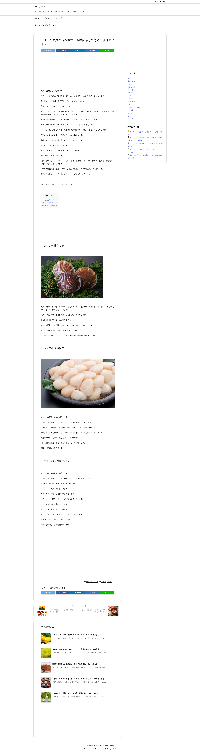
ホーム (38, 25)
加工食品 (132, 101)
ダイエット (131, 113)
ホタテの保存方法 (48, 200)
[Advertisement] (78, 71)
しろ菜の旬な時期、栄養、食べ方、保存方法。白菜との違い (75, 693)
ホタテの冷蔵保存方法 (50, 203)
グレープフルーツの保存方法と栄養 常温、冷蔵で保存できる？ (76, 635)
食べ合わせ (131, 116)
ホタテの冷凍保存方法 (50, 205)
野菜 (130, 96)
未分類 (130, 78)
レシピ (130, 84)
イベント (130, 90)
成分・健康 (131, 81)
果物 (130, 98)
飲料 (130, 104)
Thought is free (111, 749)
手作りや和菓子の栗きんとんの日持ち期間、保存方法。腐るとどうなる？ (80, 679)
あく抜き (130, 119)
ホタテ (103, 582)
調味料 (131, 110)
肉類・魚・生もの (59, 25)
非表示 (51, 196)
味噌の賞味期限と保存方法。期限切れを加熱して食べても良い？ (76, 664)
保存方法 (47, 25)
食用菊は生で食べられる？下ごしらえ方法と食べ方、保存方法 (75, 649)
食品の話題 (131, 87)
